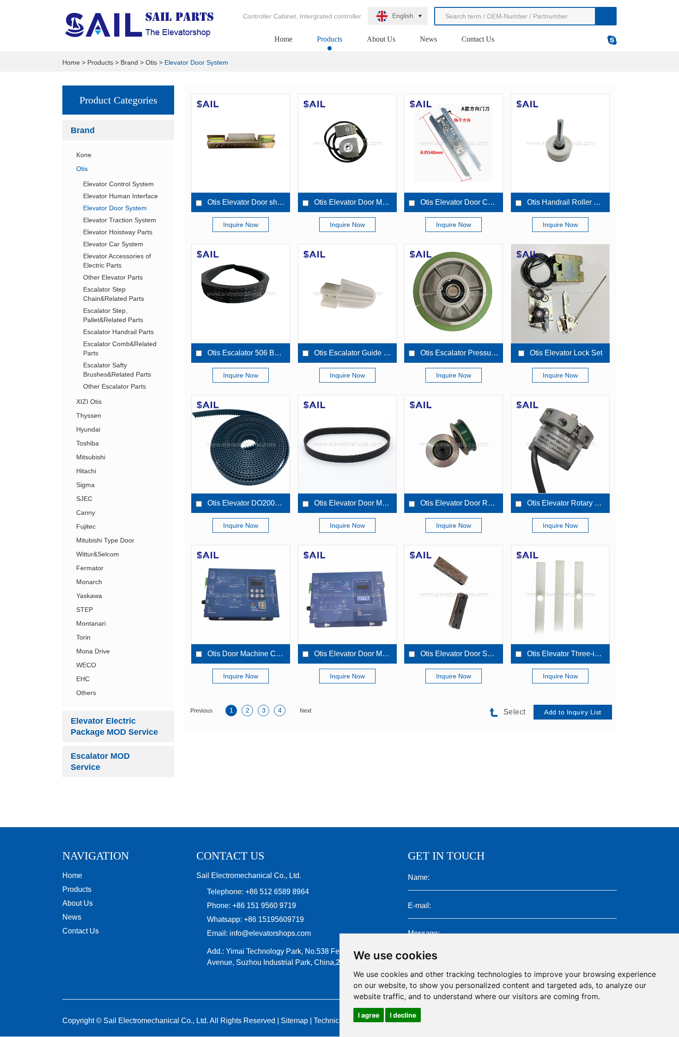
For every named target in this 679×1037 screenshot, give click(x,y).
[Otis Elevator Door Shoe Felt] (454, 594)
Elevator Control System (118, 184)
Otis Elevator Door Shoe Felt (467, 654)
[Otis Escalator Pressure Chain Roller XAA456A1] (454, 293)
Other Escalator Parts (114, 386)
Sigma (85, 484)
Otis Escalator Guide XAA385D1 (367, 353)
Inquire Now (240, 224)
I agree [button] (368, 1015)
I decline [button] (403, 1015)
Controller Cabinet (269, 16)
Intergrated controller (330, 16)
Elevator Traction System (119, 220)
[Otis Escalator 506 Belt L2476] (241, 293)
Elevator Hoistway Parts (117, 232)
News (428, 39)
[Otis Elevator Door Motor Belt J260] (347, 444)
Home (283, 39)
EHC (83, 679)
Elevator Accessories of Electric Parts (117, 260)
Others (86, 692)
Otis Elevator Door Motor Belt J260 (370, 503)
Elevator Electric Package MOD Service (114, 726)
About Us (381, 39)
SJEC (84, 498)
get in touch (446, 856)
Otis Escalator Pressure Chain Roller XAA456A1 (500, 353)
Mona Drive (93, 651)
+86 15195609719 (274, 919)
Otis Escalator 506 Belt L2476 (256, 353)
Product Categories (118, 100)
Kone (83, 155)
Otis (151, 62)
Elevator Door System (196, 62)
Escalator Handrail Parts (118, 332)
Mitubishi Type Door (105, 540)
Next (305, 711)
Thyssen (88, 415)
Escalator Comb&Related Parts (120, 348)
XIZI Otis (89, 401)
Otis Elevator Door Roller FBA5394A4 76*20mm (499, 503)
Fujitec (86, 526)
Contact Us (477, 39)
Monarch (89, 582)
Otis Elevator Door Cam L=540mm (476, 202)
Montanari (91, 623)
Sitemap (294, 1021)
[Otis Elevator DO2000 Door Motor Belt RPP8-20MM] (241, 444)
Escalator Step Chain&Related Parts (113, 294)
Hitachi (86, 471)
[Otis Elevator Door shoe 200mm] (241, 143)
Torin (83, 637)
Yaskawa (89, 595)
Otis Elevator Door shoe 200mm (259, 202)
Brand (129, 62)
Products (329, 39)
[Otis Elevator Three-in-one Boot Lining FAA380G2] (560, 594)
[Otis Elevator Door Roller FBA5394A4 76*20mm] (454, 444)
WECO (86, 665)
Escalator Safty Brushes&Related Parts (117, 369)
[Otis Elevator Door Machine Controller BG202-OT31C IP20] (347, 594)
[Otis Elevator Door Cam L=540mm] (454, 143)
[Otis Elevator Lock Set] (560, 293)
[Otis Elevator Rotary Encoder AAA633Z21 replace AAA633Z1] (560, 444)
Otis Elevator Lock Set (566, 353)
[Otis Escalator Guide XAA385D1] (347, 293)
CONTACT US (230, 856)
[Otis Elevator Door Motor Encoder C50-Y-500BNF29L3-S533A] (347, 143)
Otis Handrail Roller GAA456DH (580, 202)
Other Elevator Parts (113, 277)
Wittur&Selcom (97, 554)
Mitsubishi (90, 457)
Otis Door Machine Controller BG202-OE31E (280, 654)
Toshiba (87, 443)
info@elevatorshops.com (270, 933)
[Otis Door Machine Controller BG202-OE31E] (241, 594)
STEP (84, 609)
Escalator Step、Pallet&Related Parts (113, 315)
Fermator (89, 568)
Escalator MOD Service (100, 761)
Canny (85, 512)
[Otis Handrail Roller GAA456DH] (560, 143)
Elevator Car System (113, 244)
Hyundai (88, 429)
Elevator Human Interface (120, 196)
